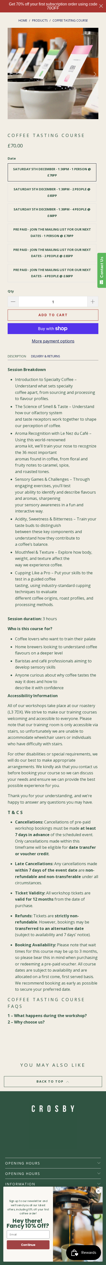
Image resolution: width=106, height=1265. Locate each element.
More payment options (53, 341)
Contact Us (102, 268)
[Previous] (11, 74)
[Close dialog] (101, 6)
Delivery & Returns (45, 356)
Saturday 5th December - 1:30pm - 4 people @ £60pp (52, 212)
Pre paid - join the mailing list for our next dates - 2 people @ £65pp (52, 252)
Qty (11, 291)
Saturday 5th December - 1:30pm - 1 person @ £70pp (52, 172)
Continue (28, 1245)
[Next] (95, 74)
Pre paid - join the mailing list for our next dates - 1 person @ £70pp (52, 232)
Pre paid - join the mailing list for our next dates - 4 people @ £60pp (52, 273)
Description (17, 356)
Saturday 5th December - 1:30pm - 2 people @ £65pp (52, 192)
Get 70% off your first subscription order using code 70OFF (53, 6)
